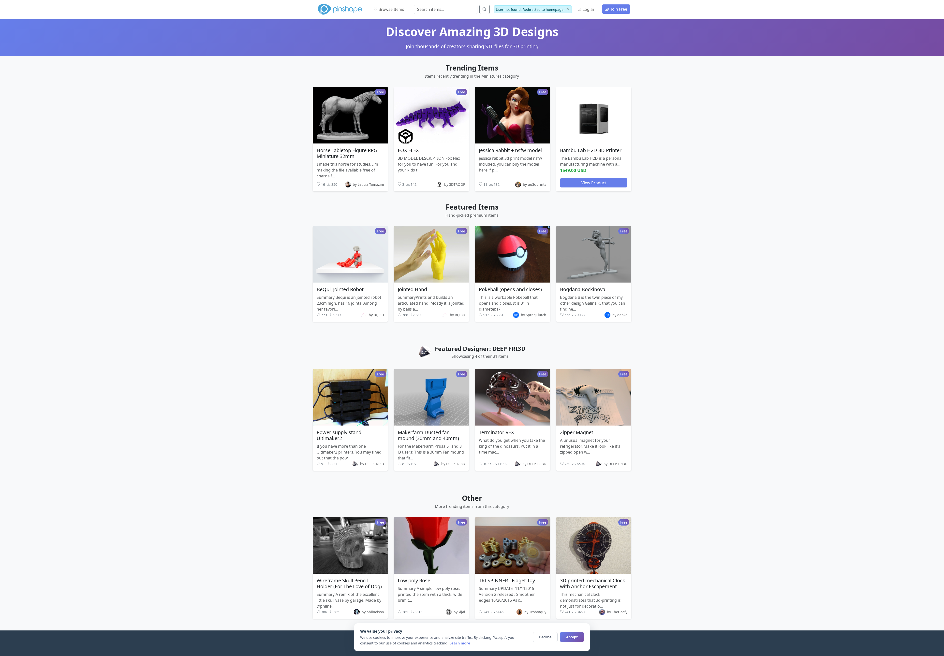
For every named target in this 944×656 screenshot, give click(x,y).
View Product (593, 182)
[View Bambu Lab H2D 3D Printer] (593, 115)
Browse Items (391, 9)
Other (472, 498)
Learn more (459, 643)
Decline (545, 637)
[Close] (568, 9)
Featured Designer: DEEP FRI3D (480, 348)
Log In (588, 9)
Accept (572, 637)
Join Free (618, 9)
